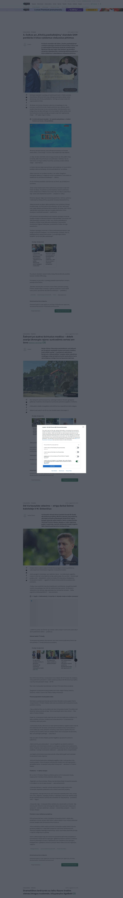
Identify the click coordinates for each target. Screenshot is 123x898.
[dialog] (61, 449)
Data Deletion (54, 470)
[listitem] (61, 444)
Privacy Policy (69, 470)
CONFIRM (52, 466)
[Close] (83, 427)
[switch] (77, 447)
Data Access (61, 470)
